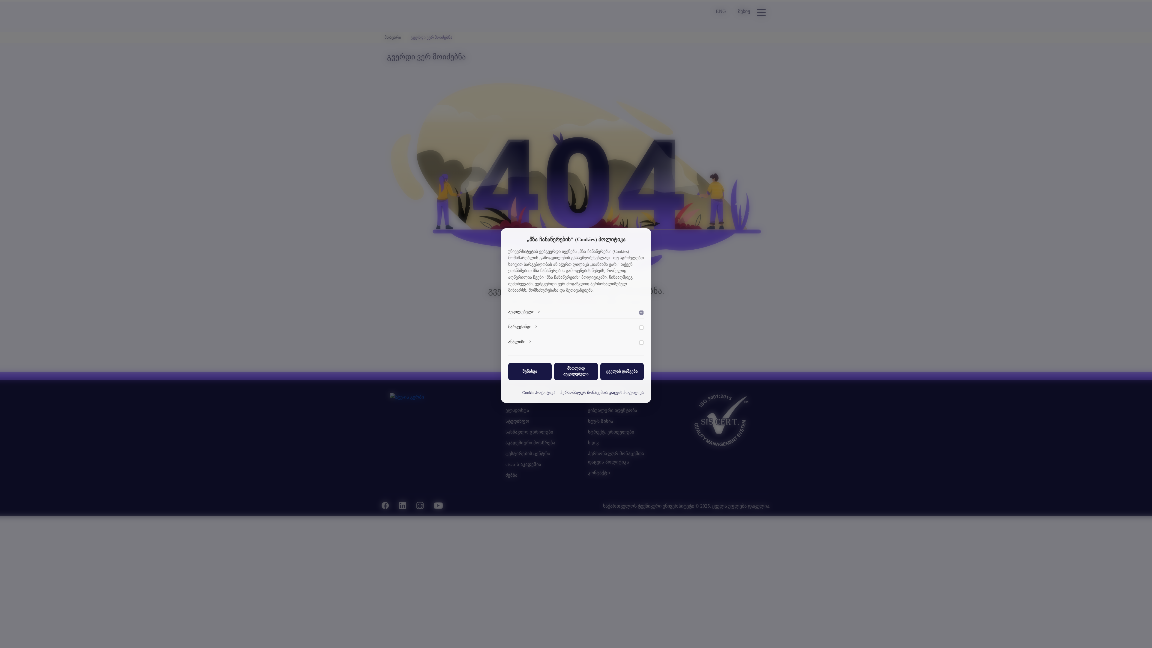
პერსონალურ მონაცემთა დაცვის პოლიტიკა (602, 393)
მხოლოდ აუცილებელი (576, 371)
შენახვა (530, 371)
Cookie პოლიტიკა (539, 393)
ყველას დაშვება (622, 371)
